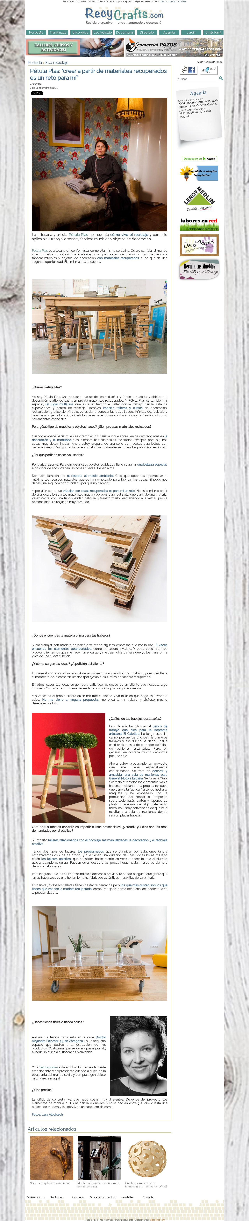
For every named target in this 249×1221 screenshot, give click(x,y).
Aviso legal (78, 1197)
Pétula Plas (78, 234)
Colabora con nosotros (102, 1197)
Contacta (148, 1197)
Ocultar (182, 1)
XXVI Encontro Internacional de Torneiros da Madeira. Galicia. (198, 103)
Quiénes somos (36, 1197)
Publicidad (57, 1197)
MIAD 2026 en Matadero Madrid (195, 113)
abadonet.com (157, 1220)
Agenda (198, 92)
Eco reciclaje (56, 62)
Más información (168, 1)
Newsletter (127, 1197)
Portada (35, 62)
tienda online (48, 1067)
